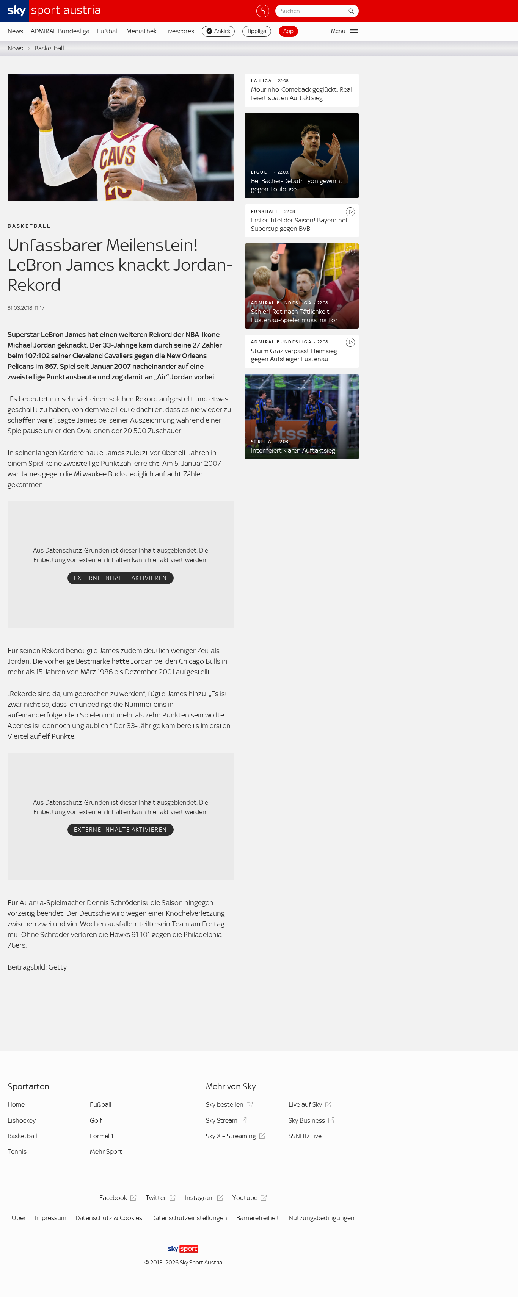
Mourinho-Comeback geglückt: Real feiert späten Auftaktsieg (301, 94)
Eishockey (22, 1120)
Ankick (222, 31)
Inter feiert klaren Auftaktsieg (293, 450)
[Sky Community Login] (262, 11)
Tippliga (256, 31)
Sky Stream (221, 1120)
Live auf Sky (305, 1104)
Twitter (156, 1197)
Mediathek (141, 31)
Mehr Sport (106, 1151)
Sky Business (307, 1120)
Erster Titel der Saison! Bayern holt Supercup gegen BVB (300, 224)
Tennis (17, 1151)
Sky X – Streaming (231, 1136)
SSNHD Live (305, 1136)
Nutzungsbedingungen (322, 1218)
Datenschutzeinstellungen (189, 1218)
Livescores (179, 31)
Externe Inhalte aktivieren (120, 578)
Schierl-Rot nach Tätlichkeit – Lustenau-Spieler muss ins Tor (294, 316)
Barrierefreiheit (257, 1218)
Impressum (50, 1218)
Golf (96, 1120)
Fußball (108, 31)
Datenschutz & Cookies (108, 1218)
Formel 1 (101, 1136)
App (288, 31)
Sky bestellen (224, 1104)
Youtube (244, 1197)
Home (16, 1104)
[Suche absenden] (351, 11)
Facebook (113, 1197)
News (15, 31)
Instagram (199, 1197)
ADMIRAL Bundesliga (60, 31)
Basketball (49, 48)
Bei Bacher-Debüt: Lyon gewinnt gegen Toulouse (297, 185)
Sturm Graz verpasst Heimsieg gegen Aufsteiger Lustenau (294, 355)
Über (19, 1218)
